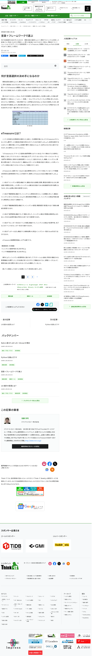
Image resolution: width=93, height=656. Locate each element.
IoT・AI (63, 1)
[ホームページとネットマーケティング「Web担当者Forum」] (67, 636)
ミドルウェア (54, 600)
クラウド (46, 20)
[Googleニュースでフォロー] (63, 563)
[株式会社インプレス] (13, 644)
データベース (5, 605)
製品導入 (44, 2)
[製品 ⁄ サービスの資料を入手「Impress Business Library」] (35, 648)
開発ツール (41, 605)
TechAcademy (86, 614)
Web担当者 (54, 1)
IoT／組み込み (67, 20)
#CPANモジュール (22, 285)
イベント (85, 608)
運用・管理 (41, 612)
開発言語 (29, 605)
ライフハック (42, 620)
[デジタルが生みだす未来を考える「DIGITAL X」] (51, 648)
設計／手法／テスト (18, 604)
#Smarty (31, 287)
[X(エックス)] (55, 464)
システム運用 (5, 616)
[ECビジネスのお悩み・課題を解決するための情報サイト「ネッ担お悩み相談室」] (35, 653)
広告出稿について (76, 8)
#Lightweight (33, 285)
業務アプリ (4, 608)
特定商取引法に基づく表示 (34, 578)
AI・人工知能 (5, 22)
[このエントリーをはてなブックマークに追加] (46, 304)
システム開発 (77, 20)
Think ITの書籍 (62, 22)
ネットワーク (29, 20)
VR (48, 22)
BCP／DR (16, 616)
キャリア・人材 (17, 620)
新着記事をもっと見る (78, 186)
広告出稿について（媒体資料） (34, 576)
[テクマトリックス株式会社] (62, 544)
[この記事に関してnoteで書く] (51, 304)
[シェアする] (38, 304)
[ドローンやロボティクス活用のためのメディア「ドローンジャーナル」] (67, 648)
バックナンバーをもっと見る (31, 400)
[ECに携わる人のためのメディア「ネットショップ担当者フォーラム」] (83, 642)
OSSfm (70, 22)
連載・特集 (4, 20)
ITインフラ (13, 20)
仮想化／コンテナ (56, 20)
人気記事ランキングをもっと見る (78, 120)
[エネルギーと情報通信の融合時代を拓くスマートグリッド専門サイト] (67, 642)
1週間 (77, 44)
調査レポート (68, 605)
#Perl (45, 285)
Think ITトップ (4, 26)
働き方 (52, 616)
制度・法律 (4, 624)
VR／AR (16, 612)
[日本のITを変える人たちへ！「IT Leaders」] (51, 642)
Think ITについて (64, 8)
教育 (52, 620)
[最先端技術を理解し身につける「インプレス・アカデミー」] (83, 648)
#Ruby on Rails (22, 287)
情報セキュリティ (69, 608)
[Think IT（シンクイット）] (10, 568)
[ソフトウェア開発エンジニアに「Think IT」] (51, 636)
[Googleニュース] (47, 469)
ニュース (85, 596)
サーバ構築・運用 (69, 611)
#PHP (41, 285)
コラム (84, 611)
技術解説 (85, 599)
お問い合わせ (52, 576)
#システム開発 (39, 287)
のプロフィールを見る (30, 446)
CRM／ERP (54, 608)
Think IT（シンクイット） (10, 7)
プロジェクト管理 (54, 612)
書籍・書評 (85, 602)
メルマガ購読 (26, 8)
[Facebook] (49, 464)
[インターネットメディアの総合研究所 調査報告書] (83, 636)
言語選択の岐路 (27, 26)
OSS (3, 612)
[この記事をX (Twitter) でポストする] (42, 304)
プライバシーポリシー (11, 578)
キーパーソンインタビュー (71, 602)
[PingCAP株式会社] (12, 546)
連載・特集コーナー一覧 (15, 26)
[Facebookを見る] (54, 563)
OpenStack (23, 22)
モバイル (41, 608)
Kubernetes (14, 22)
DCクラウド (68, 1)
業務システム (68, 599)
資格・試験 (4, 620)
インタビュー (42, 22)
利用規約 (72, 576)
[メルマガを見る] (50, 563)
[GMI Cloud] (36, 546)
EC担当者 (59, 1)
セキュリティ (42, 616)
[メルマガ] (44, 464)
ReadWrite (85, 618)
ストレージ (38, 20)
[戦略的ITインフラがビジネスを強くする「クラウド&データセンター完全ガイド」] (35, 636)
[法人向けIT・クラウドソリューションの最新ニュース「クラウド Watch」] (35, 642)
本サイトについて (10, 576)
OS (85, 20)
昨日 (68, 44)
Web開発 (53, 605)
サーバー (20, 20)
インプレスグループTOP (76, 578)
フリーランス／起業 (30, 620)
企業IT (32, 2)
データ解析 (29, 608)
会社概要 (51, 578)
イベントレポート (32, 22)
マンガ (53, 22)
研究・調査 (74, 1)
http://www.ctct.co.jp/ (33, 440)
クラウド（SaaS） (18, 608)
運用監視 (29, 616)
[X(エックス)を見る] (59, 563)
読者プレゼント (50, 8)
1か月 (86, 44)
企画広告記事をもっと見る (78, 306)
